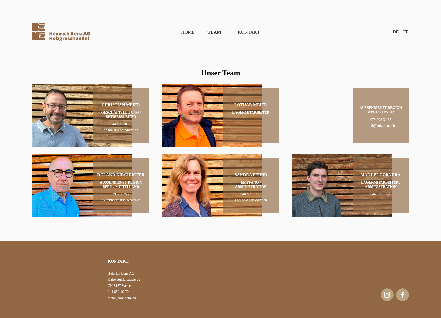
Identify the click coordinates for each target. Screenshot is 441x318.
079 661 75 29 (121, 194)
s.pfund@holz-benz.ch (251, 200)
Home (188, 32)
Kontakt (249, 32)
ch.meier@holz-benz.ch (121, 130)
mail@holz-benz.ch (381, 126)
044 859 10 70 (121, 124)
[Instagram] (387, 294)
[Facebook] (402, 294)
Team (214, 32)
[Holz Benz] (61, 32)
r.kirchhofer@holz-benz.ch (121, 200)
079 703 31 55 (380, 120)
